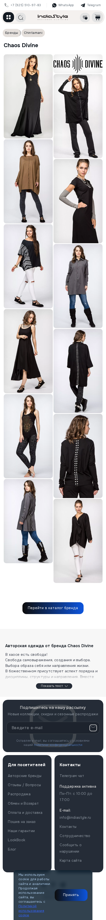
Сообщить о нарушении (71, 848)
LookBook (16, 840)
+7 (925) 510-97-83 (26, 5)
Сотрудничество (75, 836)
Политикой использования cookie (31, 910)
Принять (71, 895)
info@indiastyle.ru (75, 817)
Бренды (11, 33)
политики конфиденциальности (58, 745)
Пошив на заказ (22, 822)
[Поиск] (21, 17)
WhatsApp (66, 5)
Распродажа (19, 794)
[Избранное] (85, 17)
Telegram (94, 5)
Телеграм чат (72, 776)
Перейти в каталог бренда (53, 608)
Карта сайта (71, 860)
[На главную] (53, 17)
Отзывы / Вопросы (24, 785)
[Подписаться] (93, 728)
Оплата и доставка (25, 812)
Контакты (68, 826)
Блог (12, 849)
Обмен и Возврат (23, 803)
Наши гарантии (21, 831)
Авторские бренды (24, 776)
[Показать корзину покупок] (97, 17)
